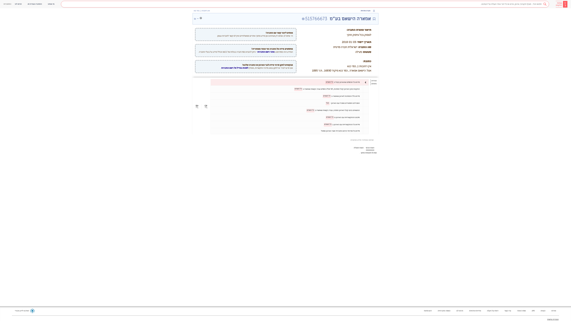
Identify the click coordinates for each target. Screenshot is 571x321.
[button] (305, 4)
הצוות (543, 310)
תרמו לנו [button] (18, 4)
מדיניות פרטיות (475, 310)
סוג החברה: (364, 47)
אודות (553, 310)
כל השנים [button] (329, 82)
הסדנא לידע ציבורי (22, 310)
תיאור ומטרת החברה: (358, 30)
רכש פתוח (428, 310)
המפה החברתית (444, 310)
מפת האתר (521, 310)
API (533, 310)
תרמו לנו (459, 310)
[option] (290, 82)
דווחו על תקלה (492, 310)
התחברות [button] (7, 4)
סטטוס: (367, 52)
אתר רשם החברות (265, 52)
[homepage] (561, 4)
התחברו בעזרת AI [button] (35, 4)
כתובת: (367, 61)
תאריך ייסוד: (364, 42)
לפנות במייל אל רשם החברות (234, 68)
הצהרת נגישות (553, 319)
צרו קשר (507, 310)
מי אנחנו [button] (51, 4)
